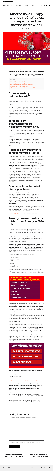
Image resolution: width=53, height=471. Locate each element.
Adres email (30, 431)
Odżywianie (18, 5)
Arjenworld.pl (8, 2)
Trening (26, 5)
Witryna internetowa (13, 436)
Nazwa (10, 431)
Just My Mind (6, 5)
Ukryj (16, 79)
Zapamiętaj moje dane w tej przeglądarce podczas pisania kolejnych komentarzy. (25, 442)
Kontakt (33, 5)
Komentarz (11, 419)
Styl (11, 5)
